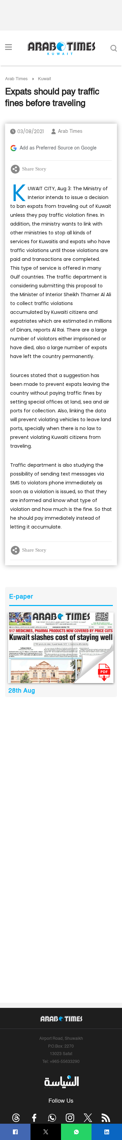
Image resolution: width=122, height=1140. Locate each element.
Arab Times (16, 79)
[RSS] (106, 1118)
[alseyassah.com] (61, 1081)
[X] (45, 1132)
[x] (88, 1118)
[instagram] (70, 1118)
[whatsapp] (76, 1132)
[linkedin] (106, 1132)
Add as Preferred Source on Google (58, 148)
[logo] (61, 48)
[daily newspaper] (61, 647)
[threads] (16, 1118)
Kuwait (44, 79)
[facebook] (15, 1132)
